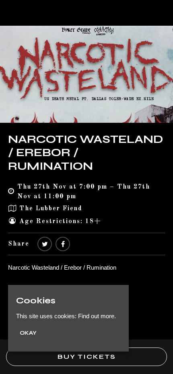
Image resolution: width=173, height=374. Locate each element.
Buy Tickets (87, 356)
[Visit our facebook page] (63, 244)
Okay (28, 333)
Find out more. (97, 316)
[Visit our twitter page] (44, 244)
